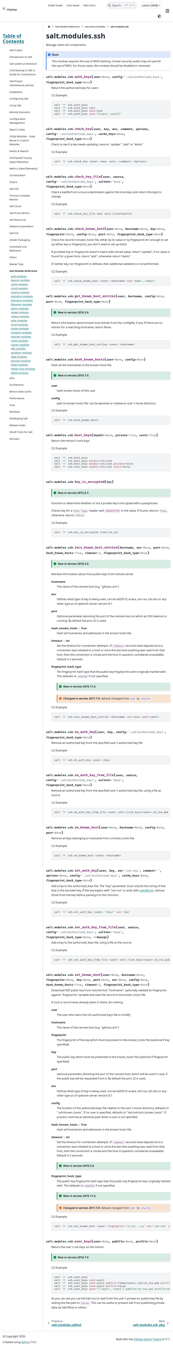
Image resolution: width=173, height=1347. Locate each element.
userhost (146, 890)
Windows (14, 411)
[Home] (49, 26)
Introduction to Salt (20, 57)
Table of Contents (13, 39)
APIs (12, 378)
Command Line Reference (18, 248)
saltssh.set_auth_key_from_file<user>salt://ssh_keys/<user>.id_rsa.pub (112, 959)
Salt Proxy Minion (19, 213)
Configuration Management (17, 121)
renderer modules (21, 332)
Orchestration (17, 175)
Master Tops (16, 264)
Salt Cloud (15, 206)
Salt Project (15, 50)
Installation (15, 92)
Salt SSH (14, 188)
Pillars (13, 257)
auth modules (19, 276)
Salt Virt (13, 233)
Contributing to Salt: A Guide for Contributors (22, 72)
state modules (19, 356)
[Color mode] (159, 16)
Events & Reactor (19, 151)
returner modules (21, 336)
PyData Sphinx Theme (148, 1339)
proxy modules (19, 324)
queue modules (20, 328)
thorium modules (21, 360)
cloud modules (19, 288)
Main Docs (89, 5)
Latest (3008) (150, 5)
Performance (16, 398)
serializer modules (21, 352)
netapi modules (20, 312)
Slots (12, 405)
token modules (19, 364)
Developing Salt (18, 418)
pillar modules (19, 320)
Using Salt (15, 105)
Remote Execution (19, 112)
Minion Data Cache (20, 391)
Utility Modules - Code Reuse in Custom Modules (22, 140)
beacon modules (20, 280)
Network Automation (21, 226)
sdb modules (18, 348)
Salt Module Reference (23, 270)
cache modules (19, 284)
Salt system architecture (23, 63)
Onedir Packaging (19, 240)
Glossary (14, 438)
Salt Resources (17, 219)
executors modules (22, 300)
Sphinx (25, 1342)
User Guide (73, 5)
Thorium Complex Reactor (19, 197)
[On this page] (167, 11)
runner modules (20, 344)
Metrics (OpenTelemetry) (23, 168)
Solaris (13, 182)
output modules (20, 316)
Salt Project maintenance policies (21, 83)
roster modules (19, 340)
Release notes (17, 425)
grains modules (20, 308)
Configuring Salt (18, 98)
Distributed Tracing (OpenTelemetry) (20, 159)
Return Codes (17, 129)
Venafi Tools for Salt (20, 432)
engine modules (20, 292)
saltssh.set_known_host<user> (112, 1226)
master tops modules (23, 368)
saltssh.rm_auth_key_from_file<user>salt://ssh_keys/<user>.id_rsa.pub (111, 812)
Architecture (16, 384)
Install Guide (55, 5)
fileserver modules (21, 304)
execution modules (22, 296)
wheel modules (19, 372)
